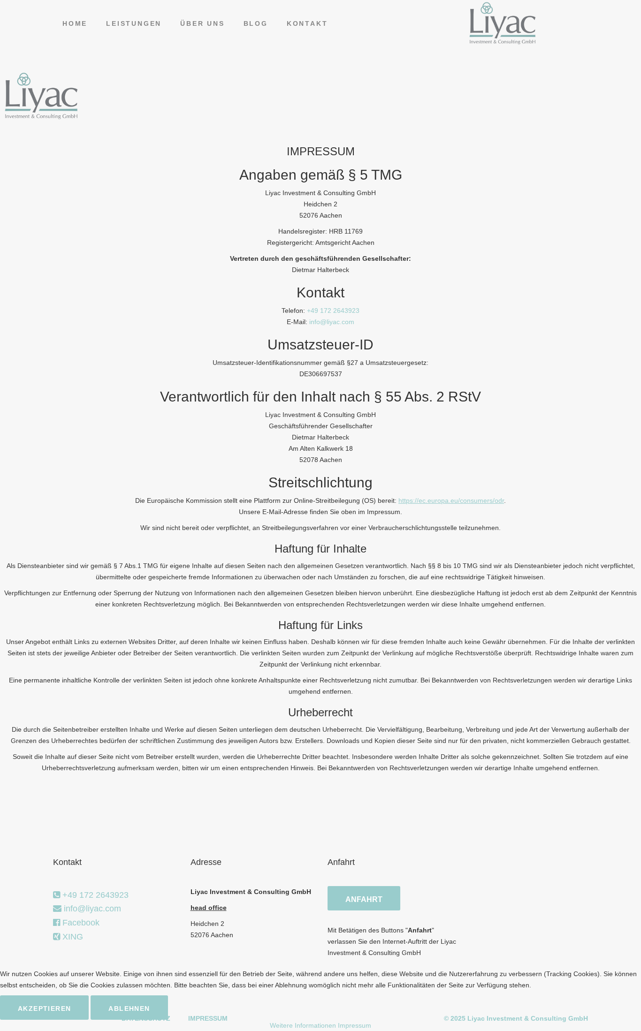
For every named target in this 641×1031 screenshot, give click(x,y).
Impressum (354, 1025)
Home (74, 23)
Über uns (202, 23)
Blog (256, 23)
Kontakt (307, 23)
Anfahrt (363, 899)
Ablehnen (129, 1008)
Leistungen (133, 23)
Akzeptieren (44, 1008)
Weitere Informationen (303, 1025)
